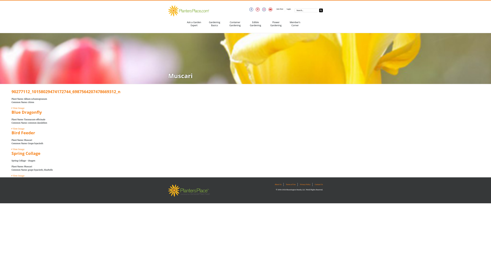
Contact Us (319, 184)
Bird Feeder (23, 132)
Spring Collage (26, 153)
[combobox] (306, 10)
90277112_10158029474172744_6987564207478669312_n (66, 91)
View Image (18, 108)
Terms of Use (291, 184)
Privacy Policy (305, 184)
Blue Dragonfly (27, 112)
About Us (278, 184)
